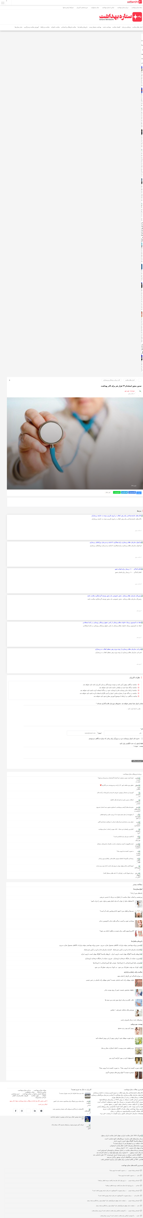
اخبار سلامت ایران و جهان (109, 1135)
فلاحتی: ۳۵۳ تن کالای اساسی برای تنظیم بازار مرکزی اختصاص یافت (122, 1159)
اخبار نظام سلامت (130, 380)
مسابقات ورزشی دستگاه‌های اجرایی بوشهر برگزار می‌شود (125, 1157)
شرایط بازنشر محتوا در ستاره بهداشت (34, 1094)
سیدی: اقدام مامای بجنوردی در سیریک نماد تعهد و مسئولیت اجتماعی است (120, 1102)
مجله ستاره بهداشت (40, 1090)
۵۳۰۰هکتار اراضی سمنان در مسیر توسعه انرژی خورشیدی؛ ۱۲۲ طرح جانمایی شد (118, 1155)
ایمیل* (99, 733)
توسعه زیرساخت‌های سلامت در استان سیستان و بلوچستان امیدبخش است (120, 1150)
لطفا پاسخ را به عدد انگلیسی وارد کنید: (131, 743)
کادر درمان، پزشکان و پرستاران (111, 380)
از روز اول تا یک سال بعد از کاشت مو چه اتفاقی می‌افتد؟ (111, 1180)
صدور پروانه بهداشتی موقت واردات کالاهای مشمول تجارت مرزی (123, 1109)
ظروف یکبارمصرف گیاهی (20, 1095)
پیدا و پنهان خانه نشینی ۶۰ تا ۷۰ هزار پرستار (129, 1148)
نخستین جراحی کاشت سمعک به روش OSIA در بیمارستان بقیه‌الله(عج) (121, 1099)
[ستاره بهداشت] (134, 4)
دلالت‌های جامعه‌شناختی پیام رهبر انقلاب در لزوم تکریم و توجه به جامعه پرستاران (118, 1093)
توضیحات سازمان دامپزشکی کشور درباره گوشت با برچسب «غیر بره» (121, 1113)
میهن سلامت (35, 1095)
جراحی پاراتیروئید (40, 1097)
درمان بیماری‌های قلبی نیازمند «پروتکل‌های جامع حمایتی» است (124, 1139)
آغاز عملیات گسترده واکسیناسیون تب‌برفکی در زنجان (126, 1111)
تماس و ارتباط (41, 1092)
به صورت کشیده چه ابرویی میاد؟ (117, 1170)
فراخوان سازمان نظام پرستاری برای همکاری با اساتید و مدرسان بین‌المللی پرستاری (117, 1095)
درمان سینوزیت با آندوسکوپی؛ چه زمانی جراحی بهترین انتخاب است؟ (108, 1190)
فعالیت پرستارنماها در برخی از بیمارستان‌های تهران (127, 1097)
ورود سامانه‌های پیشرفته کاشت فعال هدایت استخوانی (126, 1145)
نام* (141, 729)
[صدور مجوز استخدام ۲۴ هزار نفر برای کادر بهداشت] (75, 488)
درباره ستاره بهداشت (24, 1090)
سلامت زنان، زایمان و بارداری (133, 972)
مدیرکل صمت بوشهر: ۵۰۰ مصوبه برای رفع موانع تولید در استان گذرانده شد (120, 1152)
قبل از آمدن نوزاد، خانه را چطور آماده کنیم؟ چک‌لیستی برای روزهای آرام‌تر (120, 1106)
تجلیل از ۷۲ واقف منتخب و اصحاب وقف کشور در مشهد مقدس (123, 1104)
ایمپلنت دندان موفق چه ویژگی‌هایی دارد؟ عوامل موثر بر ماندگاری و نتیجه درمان (106, 1200)
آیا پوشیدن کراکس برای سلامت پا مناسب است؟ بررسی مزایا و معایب (108, 1210)
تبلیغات (44, 1095)
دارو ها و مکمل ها (136, 941)
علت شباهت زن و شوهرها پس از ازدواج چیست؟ (128, 1143)
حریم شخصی (15, 1094)
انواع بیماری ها (137, 889)
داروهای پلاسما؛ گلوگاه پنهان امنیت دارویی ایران (128, 1141)
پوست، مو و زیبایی (136, 1024)
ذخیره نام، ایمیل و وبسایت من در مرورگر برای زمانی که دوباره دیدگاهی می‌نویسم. (113, 738)
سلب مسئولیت (29, 1092)
